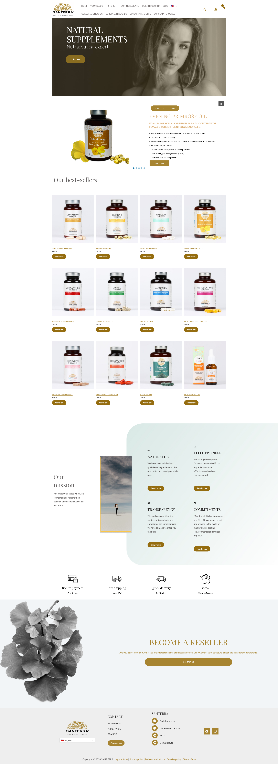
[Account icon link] (215, 9)
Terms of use (189, 759)
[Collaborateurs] (163, 721)
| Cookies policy (173, 759)
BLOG (165, 6)
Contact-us (116, 743)
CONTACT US (188, 662)
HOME (84, 6)
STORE (111, 6)
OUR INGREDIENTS (130, 6)
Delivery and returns (155, 759)
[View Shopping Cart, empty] (223, 9)
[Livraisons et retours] (166, 728)
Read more (191, 403)
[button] (104, 5)
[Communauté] (162, 742)
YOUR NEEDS (96, 6)
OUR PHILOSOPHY (151, 6)
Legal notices (121, 759)
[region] (139, 55)
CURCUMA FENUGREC (92, 14)
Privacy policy (136, 759)
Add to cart (59, 256)
